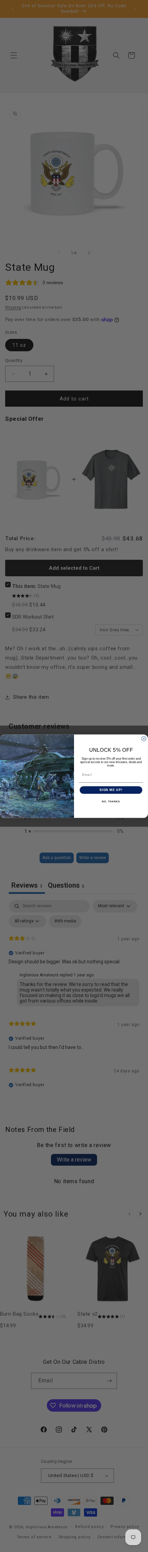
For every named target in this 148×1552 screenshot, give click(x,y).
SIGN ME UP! (111, 789)
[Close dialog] (143, 738)
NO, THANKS (111, 801)
